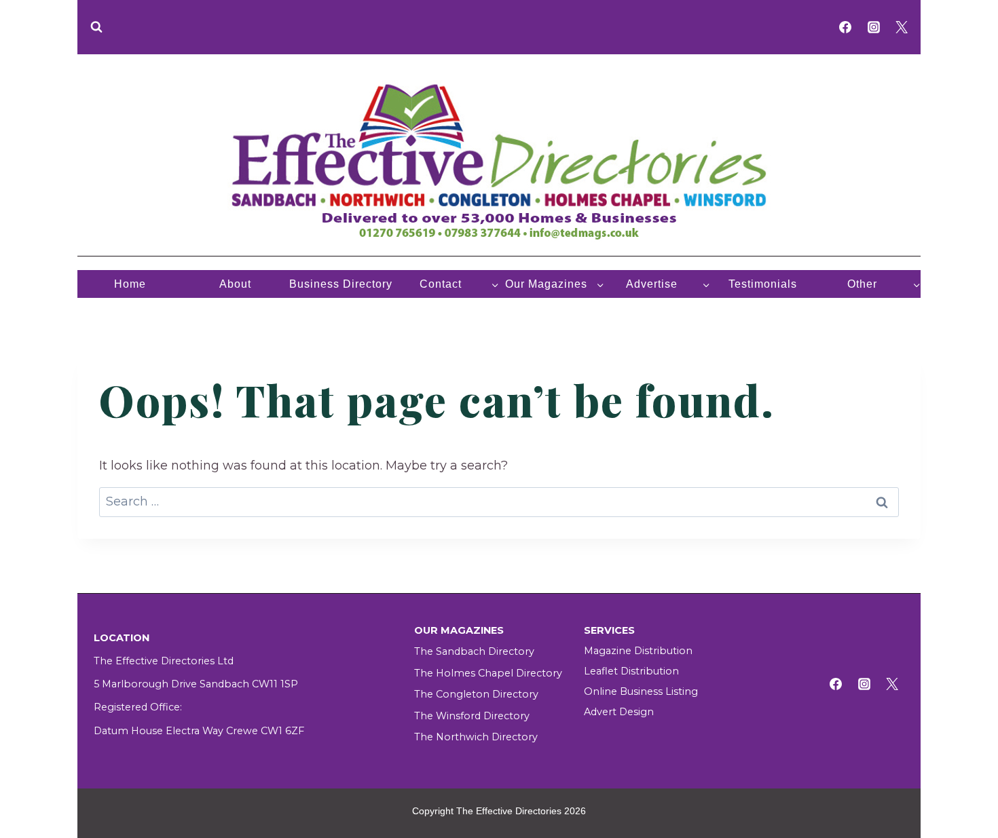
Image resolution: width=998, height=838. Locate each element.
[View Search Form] (96, 27)
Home (130, 284)
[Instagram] (874, 27)
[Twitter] (901, 27)
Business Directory (340, 284)
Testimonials (762, 284)
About (235, 284)
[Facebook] (845, 27)
